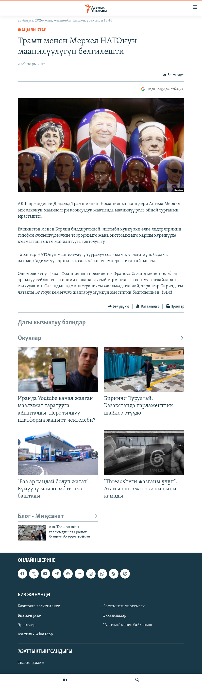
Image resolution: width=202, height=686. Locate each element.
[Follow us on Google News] (68, 573)
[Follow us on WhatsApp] (102, 573)
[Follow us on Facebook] (22, 573)
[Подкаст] (125, 573)
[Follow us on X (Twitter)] (33, 573)
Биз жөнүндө (29, 616)
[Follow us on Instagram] (91, 573)
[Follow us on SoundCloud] (79, 573)
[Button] (174, 75)
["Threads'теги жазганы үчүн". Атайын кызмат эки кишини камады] (144, 452)
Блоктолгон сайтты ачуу (39, 606)
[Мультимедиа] (64, 680)
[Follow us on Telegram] (56, 573)
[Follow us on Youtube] (45, 573)
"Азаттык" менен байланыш (127, 625)
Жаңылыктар (32, 30)
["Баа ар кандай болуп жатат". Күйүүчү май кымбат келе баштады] (58, 452)
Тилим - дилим (31, 663)
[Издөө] (137, 680)
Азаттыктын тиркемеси (124, 606)
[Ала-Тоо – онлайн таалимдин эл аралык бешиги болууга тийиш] (32, 532)
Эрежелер (26, 625)
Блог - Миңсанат (41, 516)
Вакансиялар (114, 616)
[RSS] (113, 573)
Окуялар (29, 338)
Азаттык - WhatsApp (35, 634)
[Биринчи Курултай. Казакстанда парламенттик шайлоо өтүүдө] (144, 369)
